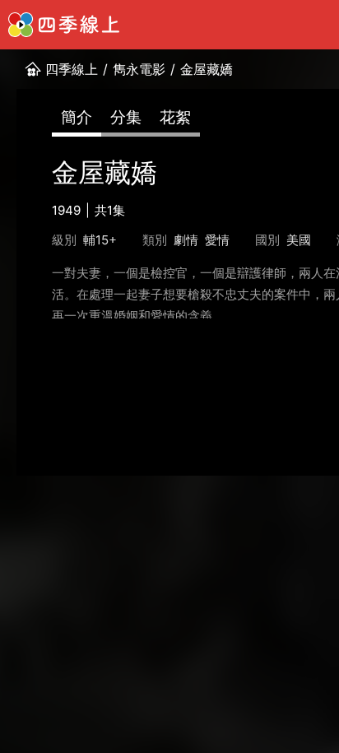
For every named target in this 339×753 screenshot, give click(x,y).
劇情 (186, 240)
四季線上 (71, 69)
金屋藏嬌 (206, 69)
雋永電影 (139, 69)
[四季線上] (63, 24)
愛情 (217, 240)
